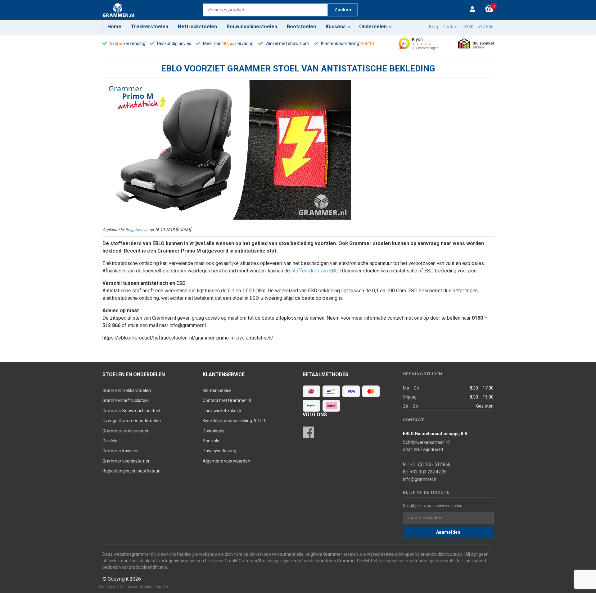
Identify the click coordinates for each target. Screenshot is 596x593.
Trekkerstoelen (149, 27)
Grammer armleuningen (126, 430)
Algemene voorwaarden (226, 460)
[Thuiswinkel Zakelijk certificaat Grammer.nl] (476, 43)
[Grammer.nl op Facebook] (308, 432)
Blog (433, 27)
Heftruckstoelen (197, 27)
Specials (211, 440)
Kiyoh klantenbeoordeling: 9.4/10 (235, 420)
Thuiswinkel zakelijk (222, 410)
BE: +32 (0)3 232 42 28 (425, 471)
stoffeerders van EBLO (316, 271)
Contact (451, 27)
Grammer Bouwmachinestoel (131, 410)
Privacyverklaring (219, 450)
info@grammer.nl (420, 479)
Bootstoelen (301, 27)
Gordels (109, 440)
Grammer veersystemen (126, 460)
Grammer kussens (120, 450)
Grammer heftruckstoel (125, 400)
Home (114, 27)
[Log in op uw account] (474, 9)
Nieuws (141, 229)
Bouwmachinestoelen (252, 27)
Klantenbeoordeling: (340, 43)
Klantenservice (217, 390)
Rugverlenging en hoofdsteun (131, 470)
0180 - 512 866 (478, 27)
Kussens (336, 27)
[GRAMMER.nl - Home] (118, 10)
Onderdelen (373, 27)
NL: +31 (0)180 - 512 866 (426, 464)
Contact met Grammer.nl (227, 400)
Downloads (213, 430)
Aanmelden (448, 532)
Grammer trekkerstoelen (126, 390)
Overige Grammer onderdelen (131, 420)
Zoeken (342, 9)
